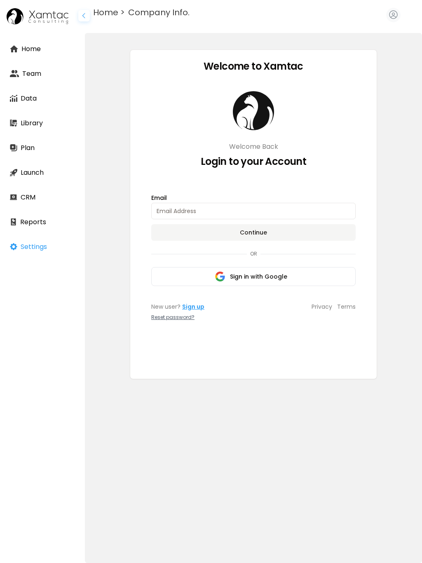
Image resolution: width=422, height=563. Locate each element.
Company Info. (159, 12)
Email (159, 198)
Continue (253, 232)
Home (105, 12)
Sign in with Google (258, 276)
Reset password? (173, 317)
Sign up (193, 307)
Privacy (322, 307)
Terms (346, 307)
